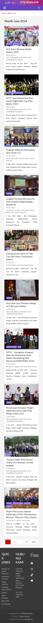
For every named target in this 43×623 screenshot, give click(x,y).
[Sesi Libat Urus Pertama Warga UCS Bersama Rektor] (21, 290)
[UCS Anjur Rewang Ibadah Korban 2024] (21, 35)
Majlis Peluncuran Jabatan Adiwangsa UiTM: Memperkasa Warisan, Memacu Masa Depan (21, 515)
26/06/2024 (10, 520)
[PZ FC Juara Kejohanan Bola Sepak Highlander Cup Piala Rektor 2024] (21, 84)
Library (4, 593)
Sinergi (9, 193)
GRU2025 (27, 503)
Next (34, 542)
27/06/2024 (10, 156)
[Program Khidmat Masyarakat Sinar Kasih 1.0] (21, 136)
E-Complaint (6, 604)
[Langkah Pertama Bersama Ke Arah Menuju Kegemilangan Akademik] (21, 185)
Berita (9, 44)
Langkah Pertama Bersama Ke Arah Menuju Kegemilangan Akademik (20, 202)
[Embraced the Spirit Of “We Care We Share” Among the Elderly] (21, 240)
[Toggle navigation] (4, 7)
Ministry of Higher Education (5, 571)
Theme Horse (24, 616)
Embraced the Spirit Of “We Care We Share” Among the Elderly (19, 257)
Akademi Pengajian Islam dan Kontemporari (21, 367)
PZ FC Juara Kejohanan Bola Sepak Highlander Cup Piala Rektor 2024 (19, 101)
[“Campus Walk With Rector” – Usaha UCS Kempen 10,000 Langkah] (21, 446)
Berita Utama (18, 44)
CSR (8, 144)
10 (26, 542)
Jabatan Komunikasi (23, 520)
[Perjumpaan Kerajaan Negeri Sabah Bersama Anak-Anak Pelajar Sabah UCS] (21, 394)
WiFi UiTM (5, 601)
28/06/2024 (10, 55)
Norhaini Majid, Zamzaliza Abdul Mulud (19, 265)
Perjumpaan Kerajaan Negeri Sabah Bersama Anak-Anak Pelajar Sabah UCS (20, 411)
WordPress (29, 619)
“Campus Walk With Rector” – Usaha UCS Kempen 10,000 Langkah (20, 463)
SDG (8, 248)
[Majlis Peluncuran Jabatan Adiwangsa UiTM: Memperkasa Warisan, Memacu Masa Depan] (21, 498)
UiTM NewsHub (27, 614)
